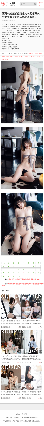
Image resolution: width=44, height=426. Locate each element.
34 (13, 276)
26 (13, 273)
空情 (38, 56)
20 (23, 270)
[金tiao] (11, 345)
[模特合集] (31, 309)
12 (23, 266)
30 (33, 273)
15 (38, 266)
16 (3, 270)
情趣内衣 (9, 56)
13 (28, 266)
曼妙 (3, 56)
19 (18, 270)
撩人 (22, 56)
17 (8, 270)
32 (3, 276)
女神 (30, 56)
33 (8, 276)
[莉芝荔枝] (11, 309)
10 (13, 266)
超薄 (26, 56)
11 (18, 266)
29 (28, 273)
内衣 (6, 59)
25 (8, 273)
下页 (18, 276)
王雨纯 (30, 53)
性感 (41, 53)
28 (23, 273)
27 (18, 273)
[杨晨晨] (31, 380)
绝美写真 (17, 56)
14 (33, 266)
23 (38, 270)
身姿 (34, 56)
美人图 (4, 21)
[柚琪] (31, 345)
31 (38, 273)
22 (33, 270)
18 (13, 270)
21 (28, 270)
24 (3, 273)
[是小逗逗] (11, 380)
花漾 (9, 21)
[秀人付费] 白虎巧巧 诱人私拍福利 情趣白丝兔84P (24, 279)
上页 (3, 263)
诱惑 (37, 53)
